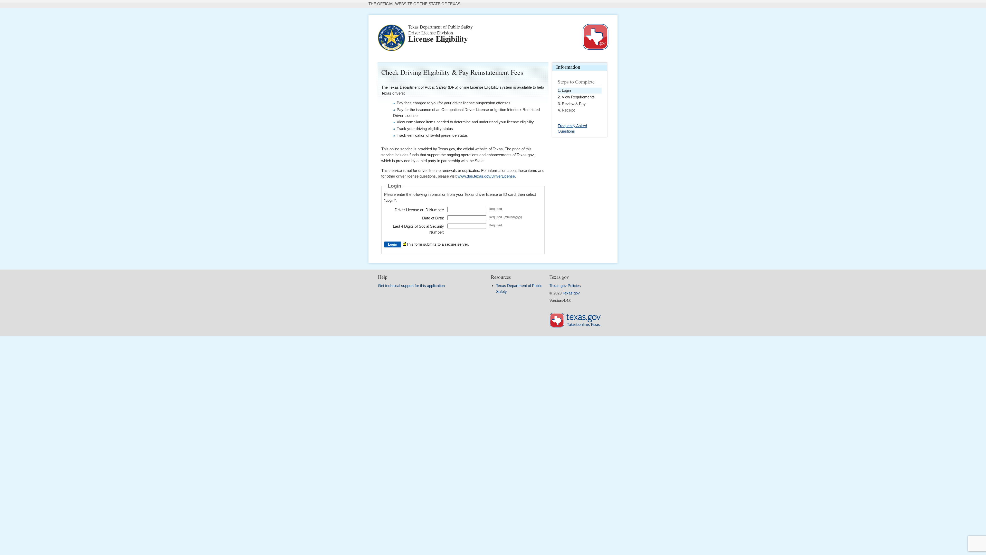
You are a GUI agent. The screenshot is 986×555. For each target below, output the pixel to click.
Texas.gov (571, 293)
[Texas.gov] (575, 326)
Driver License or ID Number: (419, 210)
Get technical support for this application (411, 285)
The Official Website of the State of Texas (414, 4)
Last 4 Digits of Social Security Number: (418, 229)
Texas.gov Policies (565, 285)
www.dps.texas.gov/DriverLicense (486, 176)
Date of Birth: (433, 218)
